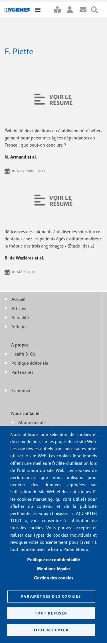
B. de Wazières (19, 258)
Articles (18, 308)
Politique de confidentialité (53, 559)
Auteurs (18, 326)
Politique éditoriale (29, 363)
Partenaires (22, 372)
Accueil (18, 299)
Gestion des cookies (53, 578)
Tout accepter (51, 629)
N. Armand (15, 157)
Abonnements (31, 422)
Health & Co (23, 354)
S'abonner (59, 10)
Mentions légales (53, 568)
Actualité (20, 317)
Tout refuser (51, 613)
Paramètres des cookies (51, 596)
